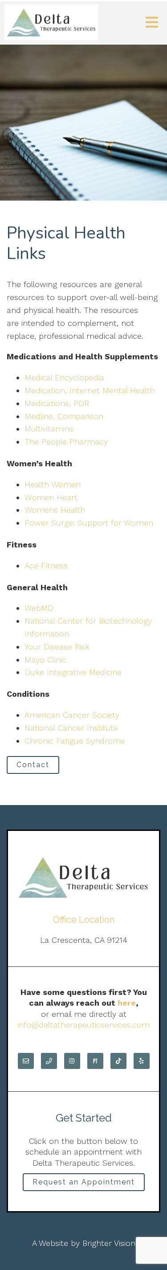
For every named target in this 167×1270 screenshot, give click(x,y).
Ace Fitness (46, 565)
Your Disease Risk (57, 646)
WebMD (38, 607)
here (127, 1002)
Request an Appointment (84, 1182)
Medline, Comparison (63, 416)
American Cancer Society (71, 714)
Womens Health (54, 509)
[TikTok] (118, 1061)
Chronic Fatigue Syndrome (74, 740)
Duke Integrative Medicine (73, 672)
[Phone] (49, 1061)
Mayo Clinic (45, 659)
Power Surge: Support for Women (88, 522)
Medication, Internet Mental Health (89, 390)
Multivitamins (48, 428)
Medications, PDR (56, 403)
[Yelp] (142, 1061)
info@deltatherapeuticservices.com (83, 1024)
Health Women (52, 484)
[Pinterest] (95, 1061)
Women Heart (50, 497)
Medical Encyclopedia (64, 377)
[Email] (26, 1061)
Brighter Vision (108, 1243)
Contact (32, 764)
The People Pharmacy (66, 441)
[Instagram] (72, 1061)
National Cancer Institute (71, 727)
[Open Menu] (152, 22)
